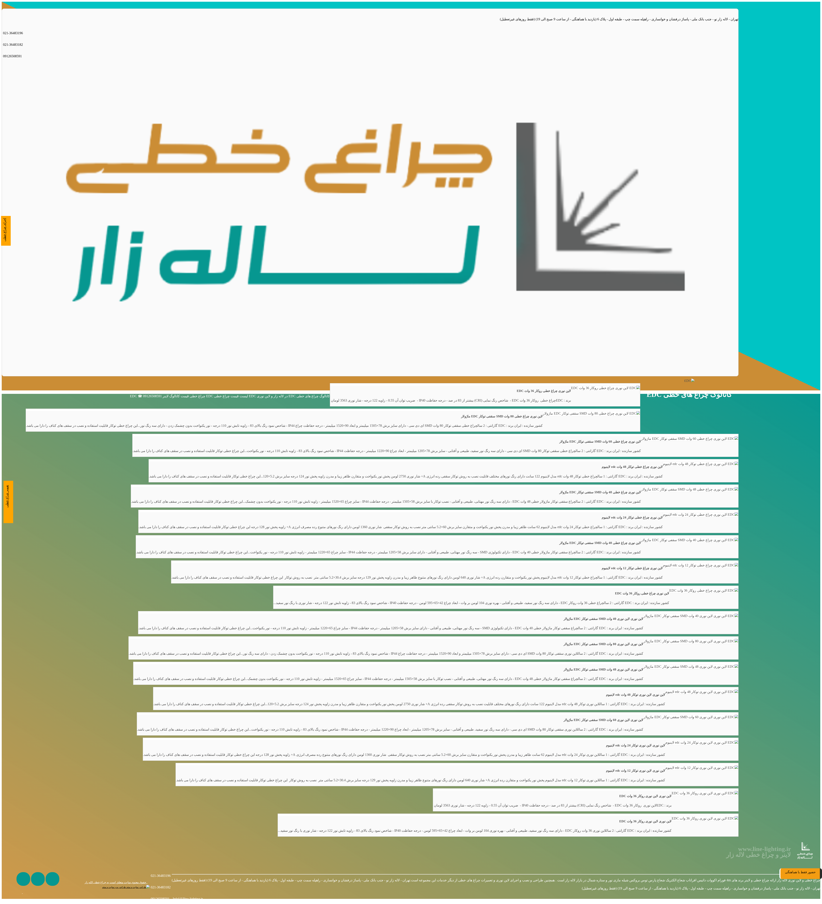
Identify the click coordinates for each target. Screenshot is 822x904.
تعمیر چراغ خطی (7, 496)
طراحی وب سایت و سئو (114, 887)
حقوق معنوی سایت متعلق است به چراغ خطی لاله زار (116, 882)
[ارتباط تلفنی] (29, 892)
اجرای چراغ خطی (4, 229)
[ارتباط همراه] (15, 892)
